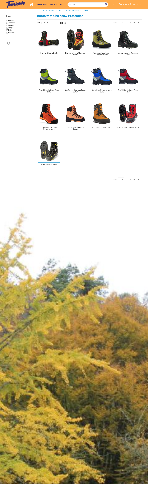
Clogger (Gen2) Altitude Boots (75, 128)
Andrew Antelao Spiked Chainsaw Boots (101, 54)
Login (114, 4)
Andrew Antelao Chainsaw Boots (128, 54)
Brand (8, 16)
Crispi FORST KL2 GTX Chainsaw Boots (49, 128)
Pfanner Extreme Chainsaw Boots (75, 54)
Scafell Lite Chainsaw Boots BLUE (102, 91)
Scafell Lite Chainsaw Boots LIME (49, 91)
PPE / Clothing (48, 11)
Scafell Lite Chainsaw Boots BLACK (75, 91)
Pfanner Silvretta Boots (49, 53)
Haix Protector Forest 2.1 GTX (102, 127)
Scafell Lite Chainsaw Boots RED (128, 91)
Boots (58, 11)
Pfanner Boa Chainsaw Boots (128, 127)
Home (31, 4)
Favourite (52, 58)
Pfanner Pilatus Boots (49, 164)
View (47, 59)
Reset (8, 43)
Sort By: (39, 23)
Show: (115, 23)
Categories (41, 4)
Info (62, 4)
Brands (53, 4)
